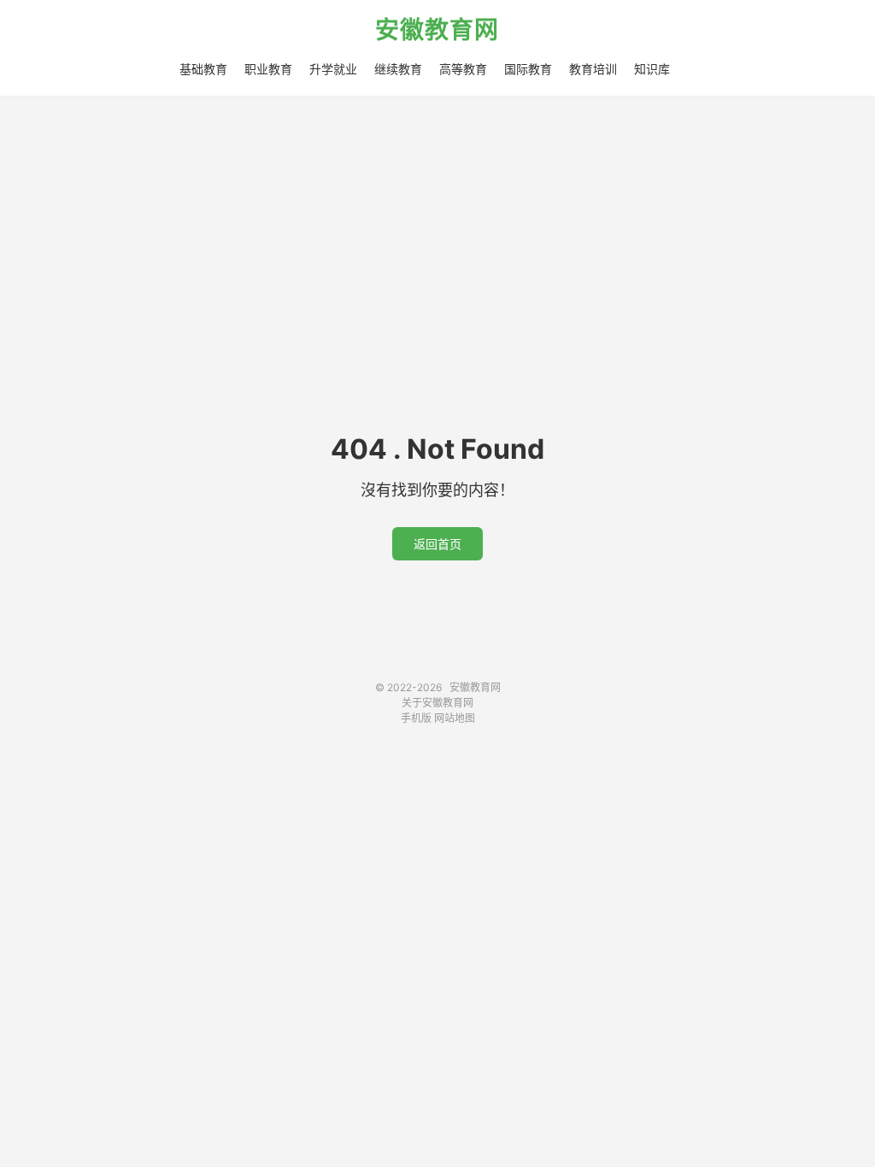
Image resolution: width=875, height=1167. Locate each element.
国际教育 (528, 69)
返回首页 (437, 544)
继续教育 (398, 69)
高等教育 (463, 69)
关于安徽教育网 (437, 702)
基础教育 (203, 69)
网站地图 (454, 718)
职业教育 (268, 69)
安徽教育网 (437, 30)
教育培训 (593, 69)
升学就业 (333, 69)
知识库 (652, 69)
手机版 (416, 718)
